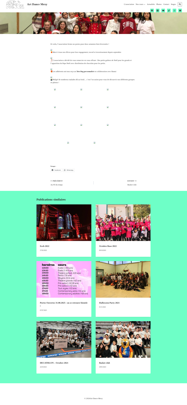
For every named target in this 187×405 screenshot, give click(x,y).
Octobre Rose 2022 (108, 246)
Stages (173, 4)
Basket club (131, 183)
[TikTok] (169, 10)
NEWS (93, 17)
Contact (166, 4)
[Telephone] (174, 10)
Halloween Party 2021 (109, 303)
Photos (159, 4)
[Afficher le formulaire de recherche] (180, 4)
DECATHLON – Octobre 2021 (54, 363)
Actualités (151, 4)
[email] (180, 10)
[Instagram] (158, 10)
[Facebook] (152, 10)
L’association (129, 4)
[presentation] (63, 222)
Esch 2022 (44, 246)
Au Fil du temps (57, 183)
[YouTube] (163, 10)
